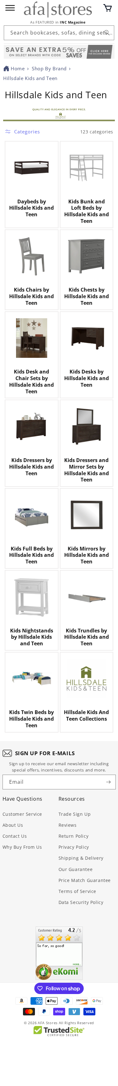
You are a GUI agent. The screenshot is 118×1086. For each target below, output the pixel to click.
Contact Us (15, 836)
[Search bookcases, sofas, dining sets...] (107, 33)
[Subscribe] (108, 782)
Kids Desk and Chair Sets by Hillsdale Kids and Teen (31, 381)
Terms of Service (78, 891)
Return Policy (74, 836)
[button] (107, 8)
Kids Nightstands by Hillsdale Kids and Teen (31, 637)
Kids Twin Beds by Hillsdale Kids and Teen (31, 718)
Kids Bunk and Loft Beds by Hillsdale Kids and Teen (86, 211)
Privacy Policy (74, 847)
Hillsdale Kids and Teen (30, 78)
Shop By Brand (49, 68)
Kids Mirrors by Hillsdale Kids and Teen (86, 555)
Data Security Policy (81, 902)
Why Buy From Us (22, 847)
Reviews (68, 825)
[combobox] (59, 33)
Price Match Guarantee (85, 880)
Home (18, 68)
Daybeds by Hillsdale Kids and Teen (31, 208)
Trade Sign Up (75, 814)
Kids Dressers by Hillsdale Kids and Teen (31, 466)
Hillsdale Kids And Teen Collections (86, 715)
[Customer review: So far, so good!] (59, 953)
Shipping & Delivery (81, 858)
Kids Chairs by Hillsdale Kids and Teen (31, 296)
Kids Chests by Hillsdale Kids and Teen (86, 296)
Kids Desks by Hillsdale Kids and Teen (86, 378)
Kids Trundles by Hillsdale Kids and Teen (86, 637)
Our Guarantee (76, 869)
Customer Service (22, 814)
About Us (13, 825)
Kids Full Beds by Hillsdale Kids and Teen (31, 555)
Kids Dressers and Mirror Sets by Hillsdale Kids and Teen (86, 470)
